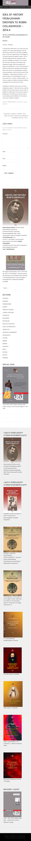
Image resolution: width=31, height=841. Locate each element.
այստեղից (5, 281)
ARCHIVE (5, 355)
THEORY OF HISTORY (8, 309)
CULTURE (5, 338)
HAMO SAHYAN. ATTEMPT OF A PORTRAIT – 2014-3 (14, 113)
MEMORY (5, 341)
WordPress (21, 836)
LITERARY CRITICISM (8, 312)
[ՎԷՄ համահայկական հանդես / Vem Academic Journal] (15, 3)
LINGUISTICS (6, 315)
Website (4, 165)
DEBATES (5, 343)
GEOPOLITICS (6, 329)
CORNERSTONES (11, 102)
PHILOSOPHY (6, 318)
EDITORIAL (5, 301)
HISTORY (5, 307)
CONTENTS (5, 298)
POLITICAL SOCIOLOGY (9, 324)
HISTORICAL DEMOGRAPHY (10, 332)
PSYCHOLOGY (6, 321)
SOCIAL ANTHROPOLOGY (9, 326)
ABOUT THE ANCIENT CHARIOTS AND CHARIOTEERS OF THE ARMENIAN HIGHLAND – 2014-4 (16, 116)
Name (4, 151)
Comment (5, 133)
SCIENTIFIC (5, 346)
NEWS (4, 349)
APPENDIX (5, 358)
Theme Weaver (20, 838)
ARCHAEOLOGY (7, 335)
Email (4, 158)
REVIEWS (5, 352)
